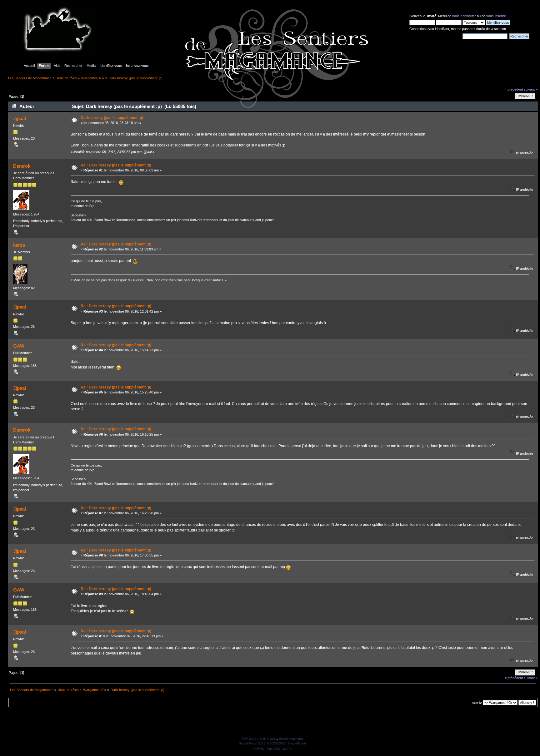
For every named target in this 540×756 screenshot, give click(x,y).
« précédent (514, 89)
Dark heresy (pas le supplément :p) (112, 118)
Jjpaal (19, 118)
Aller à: (477, 702)
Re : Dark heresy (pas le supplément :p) (116, 165)
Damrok (21, 166)
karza (19, 245)
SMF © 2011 (268, 738)
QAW (18, 345)
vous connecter (464, 16)
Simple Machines (291, 738)
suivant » (531, 89)
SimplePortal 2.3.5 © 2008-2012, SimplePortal (272, 743)
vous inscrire (496, 16)
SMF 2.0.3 (249, 738)
